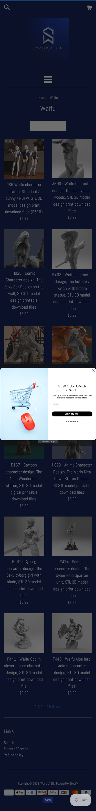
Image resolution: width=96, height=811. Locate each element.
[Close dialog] (93, 370)
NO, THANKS (72, 421)
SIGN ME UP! (72, 414)
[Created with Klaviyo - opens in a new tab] (48, 441)
